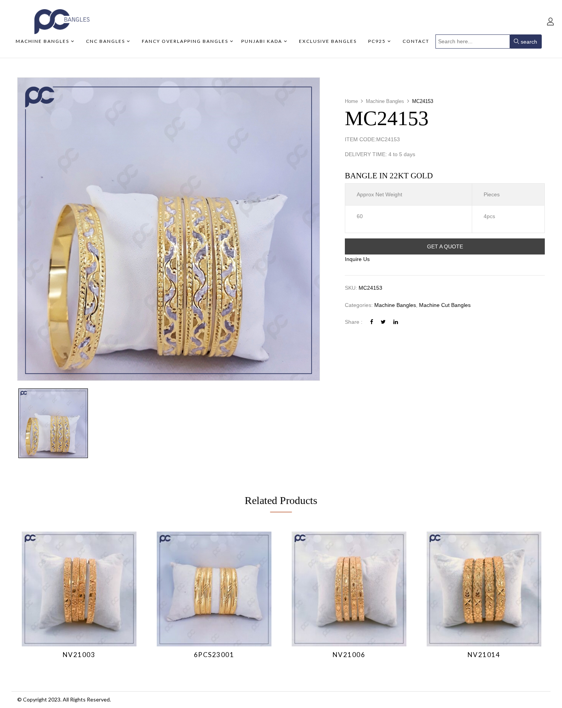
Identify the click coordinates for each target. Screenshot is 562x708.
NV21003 (79, 655)
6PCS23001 (214, 655)
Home (351, 101)
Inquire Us (357, 259)
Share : (353, 322)
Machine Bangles (385, 101)
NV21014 (484, 655)
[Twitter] (383, 322)
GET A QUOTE (445, 246)
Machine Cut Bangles (445, 305)
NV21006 (349, 655)
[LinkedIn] (395, 322)
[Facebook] (371, 322)
